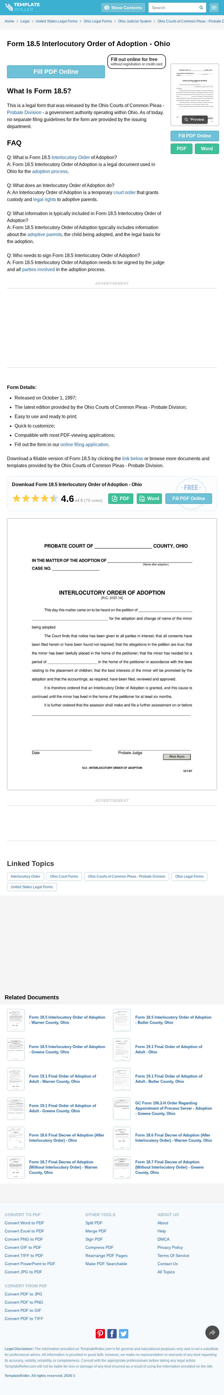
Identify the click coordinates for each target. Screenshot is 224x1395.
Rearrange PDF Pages (106, 1255)
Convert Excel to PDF (24, 1231)
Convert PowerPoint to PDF (30, 1263)
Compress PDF (99, 1247)
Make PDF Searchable (106, 1263)
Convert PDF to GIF (23, 1310)
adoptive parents (44, 234)
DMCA (163, 1239)
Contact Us (168, 1263)
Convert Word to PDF (24, 1223)
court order (124, 192)
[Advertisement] (112, 327)
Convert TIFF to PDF (24, 1255)
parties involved (38, 269)
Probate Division (24, 112)
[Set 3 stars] (35, 498)
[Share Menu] (212, 1333)
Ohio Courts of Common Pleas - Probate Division (126, 876)
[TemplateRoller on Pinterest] (100, 1333)
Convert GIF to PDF (23, 1247)
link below (132, 458)
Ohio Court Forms (64, 876)
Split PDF (94, 1223)
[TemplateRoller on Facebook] (112, 1333)
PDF (181, 148)
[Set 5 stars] (54, 498)
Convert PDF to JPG (23, 1294)
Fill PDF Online (56, 71)
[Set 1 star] (16, 498)
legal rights (44, 199)
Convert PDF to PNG (24, 1302)
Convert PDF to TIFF (24, 1318)
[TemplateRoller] (20, 7)
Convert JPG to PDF (23, 1272)
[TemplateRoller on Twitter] (123, 1333)
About (163, 1223)
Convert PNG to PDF (24, 1239)
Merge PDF (96, 1231)
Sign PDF (94, 1239)
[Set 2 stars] (26, 498)
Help (162, 1231)
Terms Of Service (173, 1255)
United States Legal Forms (32, 887)
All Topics (166, 1272)
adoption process (50, 171)
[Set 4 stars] (44, 498)
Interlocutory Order (71, 157)
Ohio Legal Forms (189, 876)
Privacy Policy (170, 1247)
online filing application (84, 444)
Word (207, 148)
